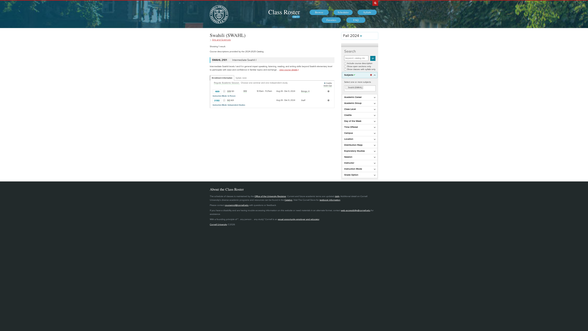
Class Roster (284, 12)
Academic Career (353, 97)
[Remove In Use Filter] (371, 75)
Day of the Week (352, 121)
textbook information (330, 200)
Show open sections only (359, 66)
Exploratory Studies (354, 151)
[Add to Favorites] (224, 91)
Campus (348, 133)
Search (350, 51)
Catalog (288, 200)
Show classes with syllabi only (361, 69)
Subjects (348, 75)
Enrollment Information (222, 78)
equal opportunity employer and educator (298, 219)
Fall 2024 (351, 35)
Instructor (349, 163)
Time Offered (351, 127)
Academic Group (353, 103)
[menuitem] (319, 12)
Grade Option (351, 175)
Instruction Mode (353, 169)
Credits (348, 115)
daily (337, 196)
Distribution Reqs (353, 145)
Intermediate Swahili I (244, 60)
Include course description (359, 63)
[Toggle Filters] (359, 45)
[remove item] (347, 88)
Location (348, 139)
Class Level (350, 109)
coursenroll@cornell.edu (237, 205)
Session (348, 157)
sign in (296, 17)
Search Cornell (375, 3)
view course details (288, 69)
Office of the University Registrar (270, 196)
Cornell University (218, 224)
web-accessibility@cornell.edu (355, 210)
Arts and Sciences (221, 39)
